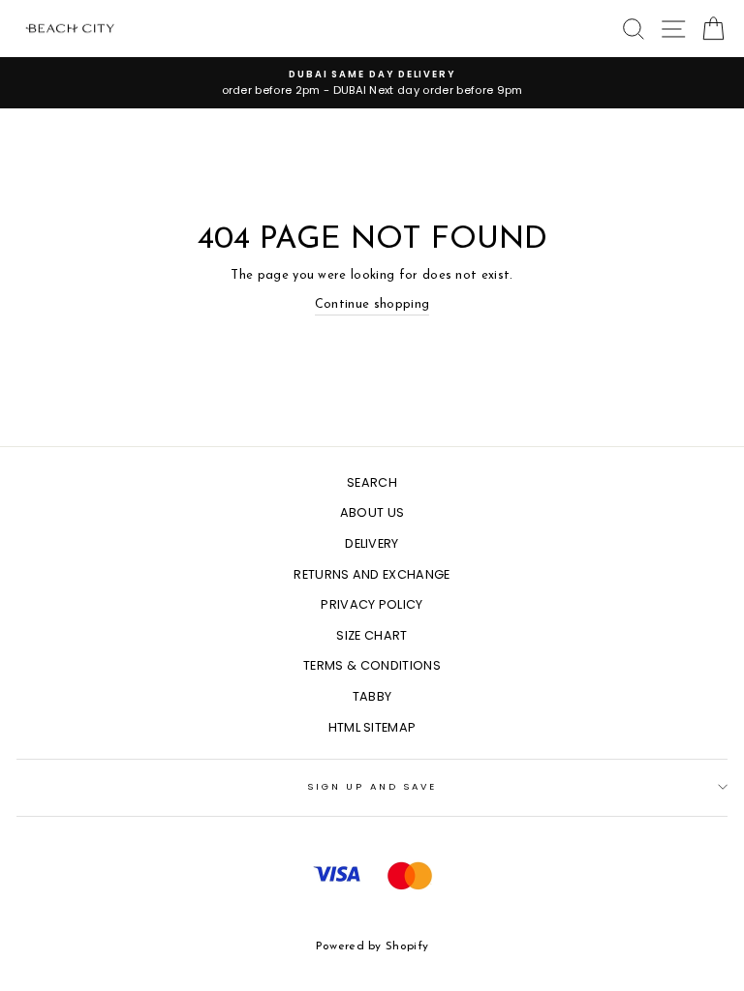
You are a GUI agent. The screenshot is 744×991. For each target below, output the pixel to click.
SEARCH (372, 482)
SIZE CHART (371, 635)
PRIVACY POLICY (371, 604)
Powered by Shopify (372, 946)
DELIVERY (372, 543)
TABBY (372, 696)
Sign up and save (372, 786)
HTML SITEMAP (372, 727)
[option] (372, 83)
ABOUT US (372, 512)
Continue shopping (372, 304)
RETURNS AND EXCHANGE (372, 574)
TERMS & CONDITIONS (372, 665)
